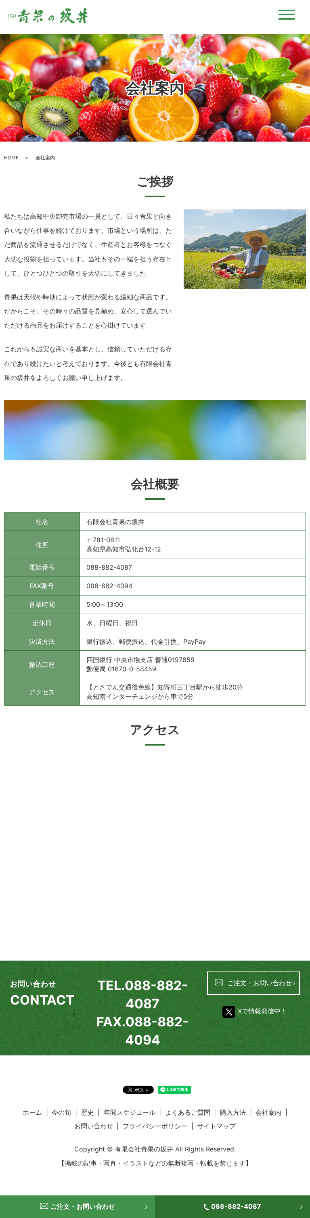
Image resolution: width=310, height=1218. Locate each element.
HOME (11, 158)
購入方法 (233, 1112)
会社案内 (268, 1112)
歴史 (87, 1112)
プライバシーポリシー (155, 1126)
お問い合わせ (93, 1126)
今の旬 (61, 1112)
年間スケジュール (129, 1112)
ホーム (32, 1112)
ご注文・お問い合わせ (259, 983)
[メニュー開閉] (287, 15)
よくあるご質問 (187, 1112)
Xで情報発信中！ (262, 1011)
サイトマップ (216, 1126)
